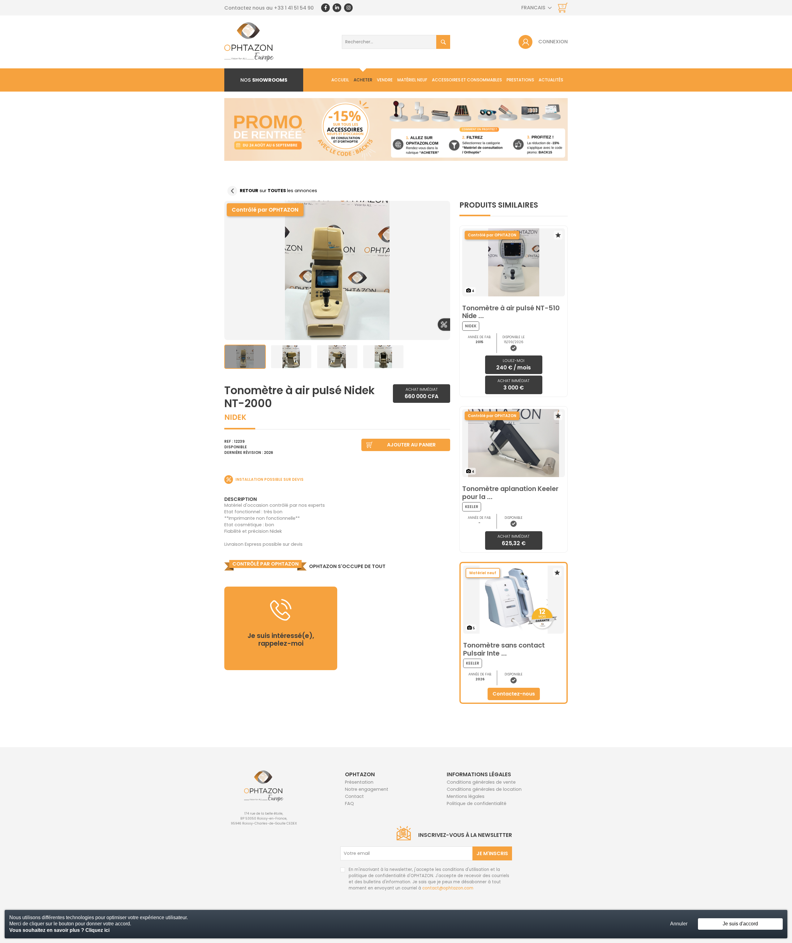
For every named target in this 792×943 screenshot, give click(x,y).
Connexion (553, 41)
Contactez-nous (514, 693)
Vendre (385, 80)
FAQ (349, 803)
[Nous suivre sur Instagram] (348, 7)
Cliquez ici (97, 930)
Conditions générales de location (484, 789)
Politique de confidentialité (476, 803)
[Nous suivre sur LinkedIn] (337, 7)
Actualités (551, 80)
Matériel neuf (412, 80)
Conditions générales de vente (481, 782)
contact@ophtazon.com (447, 888)
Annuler (678, 923)
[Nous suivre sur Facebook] (325, 7)
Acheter (363, 80)
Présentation (359, 782)
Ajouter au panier (411, 444)
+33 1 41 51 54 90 (294, 7)
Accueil (340, 80)
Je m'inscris (492, 853)
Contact (354, 796)
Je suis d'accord (740, 923)
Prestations (520, 80)
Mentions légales (465, 796)
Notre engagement (366, 789)
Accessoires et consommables (467, 80)
